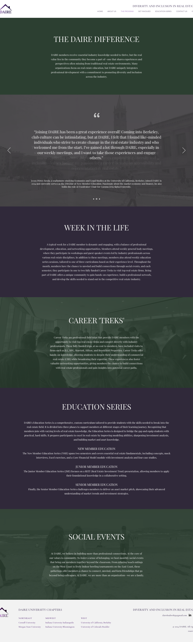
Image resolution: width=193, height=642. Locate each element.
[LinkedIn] (189, 615)
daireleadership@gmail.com (174, 615)
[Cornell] (93, 198)
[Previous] (9, 150)
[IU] (99, 198)
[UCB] (96, 199)
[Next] (183, 150)
